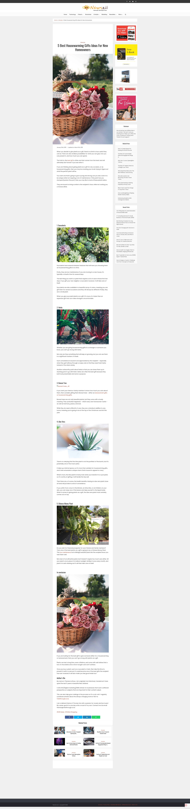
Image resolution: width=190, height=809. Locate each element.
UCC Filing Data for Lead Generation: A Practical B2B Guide (126, 211)
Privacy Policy (106, 804)
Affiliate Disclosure (126, 804)
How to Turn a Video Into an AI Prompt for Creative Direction (124, 240)
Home (65, 14)
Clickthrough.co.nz (63, 699)
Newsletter (112, 14)
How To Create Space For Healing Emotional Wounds (73, 743)
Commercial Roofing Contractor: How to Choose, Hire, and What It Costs (125, 234)
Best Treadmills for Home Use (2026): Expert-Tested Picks (126, 255)
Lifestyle (96, 14)
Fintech (80, 14)
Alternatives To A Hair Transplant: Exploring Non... (73, 732)
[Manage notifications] (186, 805)
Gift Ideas (61, 712)
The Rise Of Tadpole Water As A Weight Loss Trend (103, 755)
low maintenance (65, 552)
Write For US (134, 804)
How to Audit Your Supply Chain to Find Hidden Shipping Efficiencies (125, 250)
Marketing (104, 14)
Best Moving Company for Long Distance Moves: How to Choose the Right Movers (126, 222)
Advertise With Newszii (116, 804)
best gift (70, 160)
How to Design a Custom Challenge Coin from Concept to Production (126, 261)
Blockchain (88, 14)
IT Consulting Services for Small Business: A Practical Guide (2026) (125, 216)
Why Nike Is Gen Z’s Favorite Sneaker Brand (103, 732)
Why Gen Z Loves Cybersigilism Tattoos (73, 755)
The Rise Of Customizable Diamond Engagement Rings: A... (103, 743)
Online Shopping (71, 712)
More (120, 14)
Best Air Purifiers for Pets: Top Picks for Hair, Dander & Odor (125, 245)
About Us (100, 804)
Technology (72, 14)
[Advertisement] (83, 31)
